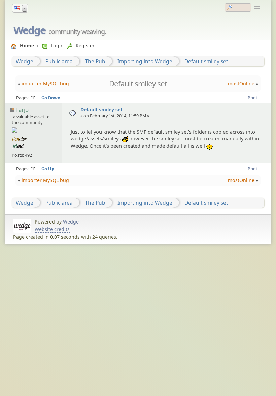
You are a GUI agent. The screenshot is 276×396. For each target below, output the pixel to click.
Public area (59, 61)
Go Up (47, 169)
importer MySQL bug (45, 83)
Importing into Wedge (144, 61)
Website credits (52, 229)
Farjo (22, 109)
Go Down (50, 98)
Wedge (29, 30)
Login (57, 45)
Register (85, 45)
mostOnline (241, 83)
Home (27, 45)
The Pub (95, 61)
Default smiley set (206, 61)
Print (252, 98)
